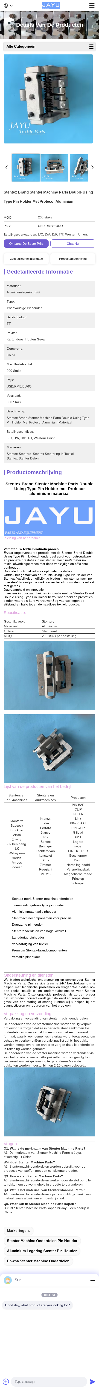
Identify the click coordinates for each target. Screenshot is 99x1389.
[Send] (92, 1382)
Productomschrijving (73, 258)
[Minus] (92, 1280)
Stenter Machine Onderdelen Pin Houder (42, 1241)
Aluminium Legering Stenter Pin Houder (42, 1251)
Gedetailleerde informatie (26, 258)
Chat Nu (73, 243)
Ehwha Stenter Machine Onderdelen (38, 1261)
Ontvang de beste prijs (26, 243)
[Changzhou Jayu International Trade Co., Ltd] (51, 5)
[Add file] (6, 1382)
